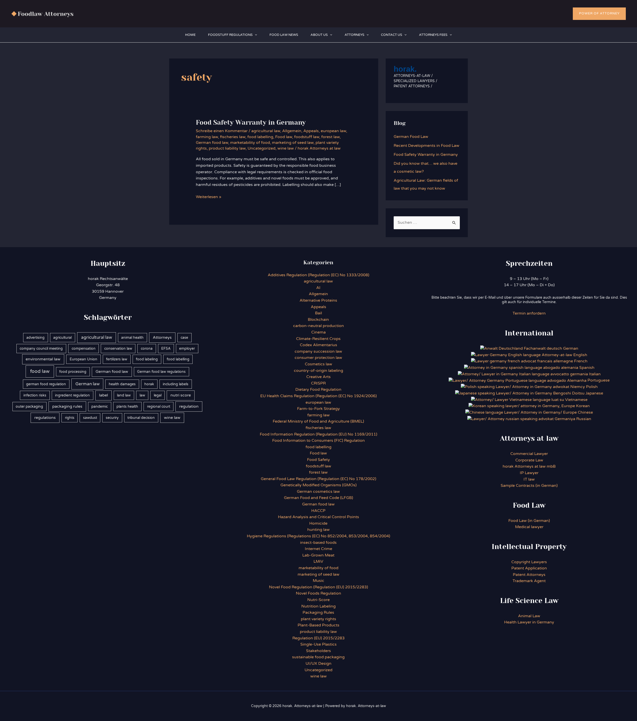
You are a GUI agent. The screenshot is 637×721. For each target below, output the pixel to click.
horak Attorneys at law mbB (529, 466)
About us (319, 35)
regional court (158, 406)
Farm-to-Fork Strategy (318, 408)
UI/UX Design (318, 663)
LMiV (318, 561)
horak (149, 384)
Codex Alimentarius (318, 344)
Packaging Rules (318, 612)
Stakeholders (318, 650)
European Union (83, 359)
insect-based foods (318, 542)
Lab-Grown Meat (318, 555)
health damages (122, 384)
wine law (285, 148)
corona (147, 348)
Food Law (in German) (529, 520)
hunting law (318, 529)
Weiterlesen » (208, 197)
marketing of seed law (293, 142)
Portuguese (598, 380)
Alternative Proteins (318, 300)
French (580, 361)
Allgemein (291, 130)
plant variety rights (318, 618)
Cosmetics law (318, 364)
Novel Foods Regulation (318, 593)
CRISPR (318, 383)
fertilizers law (116, 359)
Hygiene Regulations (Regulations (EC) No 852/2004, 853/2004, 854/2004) (318, 536)
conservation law (118, 348)
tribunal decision (141, 418)
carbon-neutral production (318, 325)
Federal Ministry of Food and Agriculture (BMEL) (318, 421)
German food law (212, 142)
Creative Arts (318, 376)
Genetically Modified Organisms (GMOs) (318, 485)
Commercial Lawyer (529, 453)
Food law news (283, 35)
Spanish (586, 367)
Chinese (585, 412)
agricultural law (265, 130)
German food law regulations (161, 372)
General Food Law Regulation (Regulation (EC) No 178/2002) (318, 478)
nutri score (180, 395)
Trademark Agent (529, 580)
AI (318, 287)
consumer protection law (318, 357)
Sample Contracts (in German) (529, 485)
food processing (72, 372)
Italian (595, 374)
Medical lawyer (529, 526)
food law (40, 371)
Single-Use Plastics (318, 644)
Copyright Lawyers (529, 561)
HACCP (318, 510)
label (103, 395)
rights (69, 418)
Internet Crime (318, 548)
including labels (175, 384)
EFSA (165, 348)
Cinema (318, 332)
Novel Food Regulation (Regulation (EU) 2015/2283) (318, 587)
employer (187, 348)
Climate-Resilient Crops (318, 338)
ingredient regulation (72, 395)
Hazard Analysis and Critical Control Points (318, 516)
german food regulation (46, 384)
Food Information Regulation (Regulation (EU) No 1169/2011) (318, 434)
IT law (529, 479)
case (184, 337)
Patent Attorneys (529, 574)
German (570, 348)
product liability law (227, 148)
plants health (127, 406)
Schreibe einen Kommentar (222, 130)
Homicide (318, 523)
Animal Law (529, 615)
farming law (207, 136)
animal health (132, 337)
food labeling (147, 359)
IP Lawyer (529, 472)
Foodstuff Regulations (230, 35)
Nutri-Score (318, 599)
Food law (283, 136)
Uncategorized (261, 148)
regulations (45, 417)
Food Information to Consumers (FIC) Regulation (318, 440)
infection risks (34, 395)
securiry (112, 418)
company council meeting (41, 348)
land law (124, 395)
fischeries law (232, 136)
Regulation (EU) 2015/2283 (318, 638)
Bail (318, 313)
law (142, 395)
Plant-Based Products (318, 625)
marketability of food (250, 142)
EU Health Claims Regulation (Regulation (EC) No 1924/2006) (318, 395)
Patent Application (529, 568)
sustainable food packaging (318, 657)
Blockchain (318, 319)
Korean (583, 405)
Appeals (311, 130)
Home (190, 35)
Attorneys (354, 35)
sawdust (90, 418)
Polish (592, 386)
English (580, 354)
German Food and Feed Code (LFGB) (318, 497)
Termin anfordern (529, 313)
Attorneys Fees (433, 35)
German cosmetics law (318, 491)
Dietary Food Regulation (318, 389)
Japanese (594, 393)
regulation (189, 406)
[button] (599, 13)
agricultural (62, 337)
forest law (330, 136)
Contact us (391, 35)
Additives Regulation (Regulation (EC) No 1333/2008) (318, 275)
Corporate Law (529, 460)
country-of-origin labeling (318, 370)
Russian (583, 418)
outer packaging (29, 406)
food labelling (260, 136)
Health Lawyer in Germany (529, 622)
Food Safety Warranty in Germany (251, 122)
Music (318, 580)
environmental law (43, 359)
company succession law (318, 351)
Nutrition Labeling (318, 606)
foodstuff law (306, 136)
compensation (84, 348)
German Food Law (411, 136)
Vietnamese (576, 399)
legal (157, 395)
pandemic (99, 406)
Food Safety (318, 459)
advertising (35, 337)
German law (87, 384)
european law (333, 130)
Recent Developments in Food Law (426, 145)
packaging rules (67, 406)
